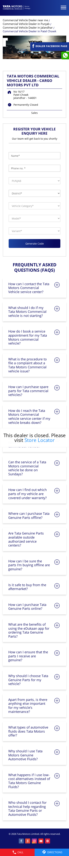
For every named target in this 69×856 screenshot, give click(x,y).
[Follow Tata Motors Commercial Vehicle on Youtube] (41, 841)
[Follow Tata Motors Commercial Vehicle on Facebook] (21, 841)
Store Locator (39, 440)
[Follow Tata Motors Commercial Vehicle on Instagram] (34, 841)
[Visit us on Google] (28, 841)
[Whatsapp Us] (65, 55)
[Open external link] (49, 49)
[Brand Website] (48, 841)
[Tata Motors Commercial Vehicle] (16, 7)
